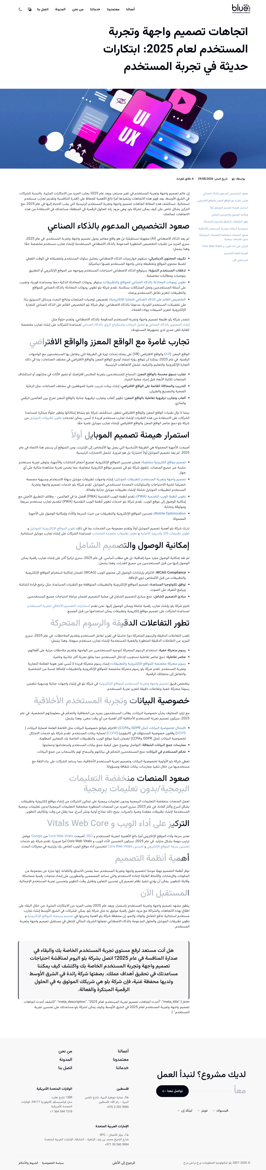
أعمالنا (130, 9)
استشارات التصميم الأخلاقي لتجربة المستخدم (59, 606)
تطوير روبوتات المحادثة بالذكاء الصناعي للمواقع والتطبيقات (145, 282)
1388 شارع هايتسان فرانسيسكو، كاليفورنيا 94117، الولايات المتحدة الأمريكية (46, 1102)
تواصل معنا (175, 1091)
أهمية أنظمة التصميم (236, 253)
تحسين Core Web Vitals (125, 846)
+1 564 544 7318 (61, 1111)
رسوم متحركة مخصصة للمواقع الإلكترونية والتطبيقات (148, 664)
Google (36, 836)
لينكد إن (186, 1110)
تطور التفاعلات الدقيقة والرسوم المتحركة (226, 222)
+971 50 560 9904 (117, 1144)
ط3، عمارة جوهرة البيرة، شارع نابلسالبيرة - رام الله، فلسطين (107, 1099)
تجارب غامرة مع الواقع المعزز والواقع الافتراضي (222, 201)
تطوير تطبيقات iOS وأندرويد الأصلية (165, 533)
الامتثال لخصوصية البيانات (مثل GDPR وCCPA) (152, 728)
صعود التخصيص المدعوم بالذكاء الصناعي (225, 194)
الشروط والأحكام (28, 1163)
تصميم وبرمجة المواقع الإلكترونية (50, 916)
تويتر (204, 1110)
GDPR (181, 733)
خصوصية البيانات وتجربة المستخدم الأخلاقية (223, 229)
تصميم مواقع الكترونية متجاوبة (164, 462)
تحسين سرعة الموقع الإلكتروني (168, 846)
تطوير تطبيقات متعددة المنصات (115, 533)
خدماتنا (95, 9)
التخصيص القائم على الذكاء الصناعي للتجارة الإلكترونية (148, 299)
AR (168, 354)
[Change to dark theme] (20, 9)
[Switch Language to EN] (29, 9)
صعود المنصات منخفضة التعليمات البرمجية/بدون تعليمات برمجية (223, 237)
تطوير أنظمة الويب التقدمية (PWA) (161, 496)
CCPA (112, 733)
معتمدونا (113, 9)
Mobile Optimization (170, 513)
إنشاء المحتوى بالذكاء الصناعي (169, 324)
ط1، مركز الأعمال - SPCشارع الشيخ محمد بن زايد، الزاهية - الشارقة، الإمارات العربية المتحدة (87, 1137)
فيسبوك (222, 1110)
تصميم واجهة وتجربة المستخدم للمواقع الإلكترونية (134, 683)
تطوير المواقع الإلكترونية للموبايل (52, 528)
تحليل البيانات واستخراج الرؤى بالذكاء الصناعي (113, 324)
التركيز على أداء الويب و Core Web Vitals (225, 246)
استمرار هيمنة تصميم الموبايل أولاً (229, 208)
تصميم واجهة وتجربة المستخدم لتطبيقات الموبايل (150, 479)
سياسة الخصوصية (52, 1163)
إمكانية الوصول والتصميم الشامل (230, 215)
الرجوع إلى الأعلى (123, 1163)
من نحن (77, 9)
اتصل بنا (42, 9)
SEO (89, 836)
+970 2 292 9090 (117, 1107)
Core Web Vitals (60, 836)
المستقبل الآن (240, 260)
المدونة (60, 9)
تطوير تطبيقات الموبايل (45, 418)
